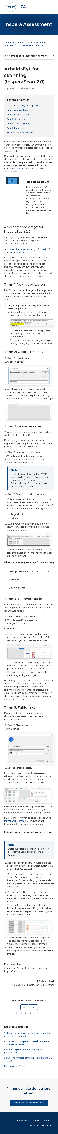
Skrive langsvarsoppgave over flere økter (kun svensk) (28, 1059)
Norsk (47, 1120)
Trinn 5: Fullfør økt (15, 128)
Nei (33, 1007)
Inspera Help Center (13, 42)
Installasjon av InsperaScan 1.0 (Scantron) (32, 985)
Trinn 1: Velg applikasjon (18, 110)
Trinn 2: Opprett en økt (18, 114)
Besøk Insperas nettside (28, 1120)
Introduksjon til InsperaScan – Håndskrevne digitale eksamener (26, 1043)
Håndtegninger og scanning (30, 45)
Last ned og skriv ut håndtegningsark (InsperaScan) (23, 1051)
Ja (24, 1007)
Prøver (10, 45)
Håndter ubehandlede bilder (21, 132)
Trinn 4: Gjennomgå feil (18, 123)
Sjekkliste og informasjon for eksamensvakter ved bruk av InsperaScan (27, 1035)
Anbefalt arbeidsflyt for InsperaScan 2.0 (26, 105)
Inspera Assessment (36, 42)
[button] (12, 181)
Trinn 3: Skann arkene (17, 119)
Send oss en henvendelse (29, 1102)
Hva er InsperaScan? (14, 1066)
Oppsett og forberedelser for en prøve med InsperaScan (26, 970)
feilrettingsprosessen (15, 821)
